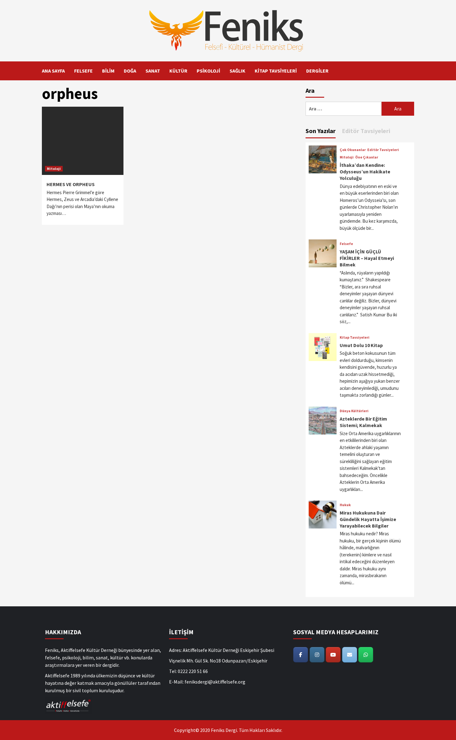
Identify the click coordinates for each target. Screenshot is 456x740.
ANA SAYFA (53, 71)
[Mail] (349, 654)
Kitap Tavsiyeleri (354, 337)
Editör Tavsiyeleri (383, 150)
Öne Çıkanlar (366, 157)
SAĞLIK (237, 71)
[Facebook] (300, 654)
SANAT (152, 71)
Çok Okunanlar (353, 150)
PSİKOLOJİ (208, 71)
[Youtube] (333, 654)
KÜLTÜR (178, 71)
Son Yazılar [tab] (321, 131)
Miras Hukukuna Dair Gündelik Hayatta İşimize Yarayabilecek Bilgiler (368, 519)
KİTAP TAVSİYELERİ (276, 71)
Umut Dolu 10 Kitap (361, 345)
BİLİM (108, 71)
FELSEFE (83, 71)
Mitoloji (54, 168)
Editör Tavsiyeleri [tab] (366, 131)
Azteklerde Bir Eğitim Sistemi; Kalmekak (363, 422)
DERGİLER (317, 71)
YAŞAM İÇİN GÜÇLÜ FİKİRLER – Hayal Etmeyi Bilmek (367, 258)
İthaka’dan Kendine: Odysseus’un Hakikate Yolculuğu (365, 171)
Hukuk (345, 505)
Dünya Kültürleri (354, 411)
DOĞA (130, 71)
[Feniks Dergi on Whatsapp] (365, 654)
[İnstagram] (317, 654)
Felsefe (346, 244)
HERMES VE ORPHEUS (71, 184)
